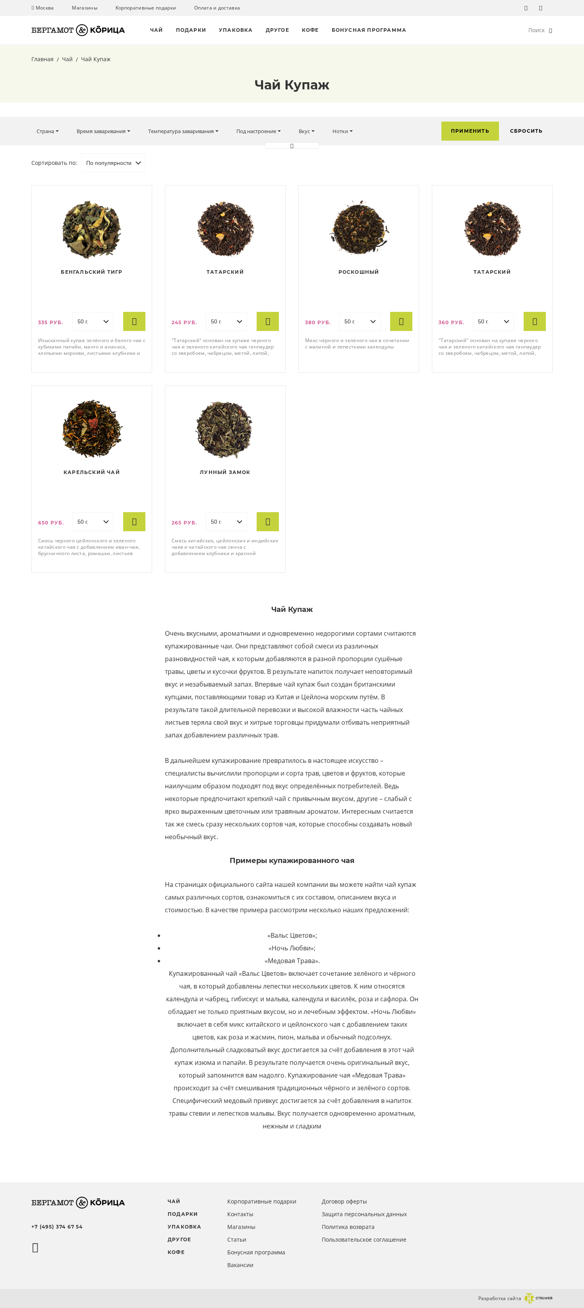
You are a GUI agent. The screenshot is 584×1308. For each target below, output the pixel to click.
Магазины (84, 8)
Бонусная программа (369, 30)
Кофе (310, 30)
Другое (277, 30)
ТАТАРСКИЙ (225, 272)
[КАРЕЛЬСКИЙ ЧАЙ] (91, 429)
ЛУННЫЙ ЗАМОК (225, 472)
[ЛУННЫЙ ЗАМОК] (225, 429)
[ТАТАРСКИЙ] (225, 229)
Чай (156, 30)
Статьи (236, 1239)
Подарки (191, 30)
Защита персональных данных (364, 1214)
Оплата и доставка (217, 8)
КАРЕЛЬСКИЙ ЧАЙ (92, 472)
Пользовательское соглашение (364, 1239)
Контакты (240, 1214)
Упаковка (236, 30)
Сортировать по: (54, 162)
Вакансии (240, 1265)
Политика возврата (348, 1227)
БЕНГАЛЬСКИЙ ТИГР (91, 272)
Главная (43, 59)
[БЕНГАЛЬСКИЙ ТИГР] (91, 229)
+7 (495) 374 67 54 (57, 1227)
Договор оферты (344, 1201)
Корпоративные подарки (146, 8)
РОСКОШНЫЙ (358, 272)
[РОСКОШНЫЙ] (358, 229)
